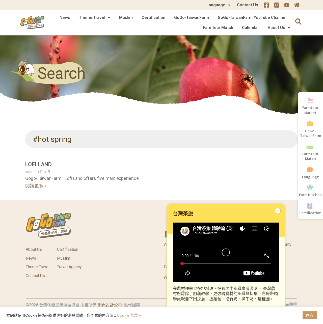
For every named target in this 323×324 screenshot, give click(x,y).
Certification (153, 17)
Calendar (250, 27)
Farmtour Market (310, 110)
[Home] (297, 5)
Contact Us (247, 5)
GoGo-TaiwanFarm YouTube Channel (252, 17)
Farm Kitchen (310, 194)
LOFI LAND (38, 164)
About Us (276, 27)
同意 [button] (309, 315)
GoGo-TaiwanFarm (191, 17)
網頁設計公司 (110, 305)
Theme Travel (92, 17)
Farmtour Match (218, 27)
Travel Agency (69, 266)
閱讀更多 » (36, 185)
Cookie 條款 (127, 315)
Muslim (126, 17)
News (65, 17)
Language (215, 5)
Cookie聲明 (286, 304)
